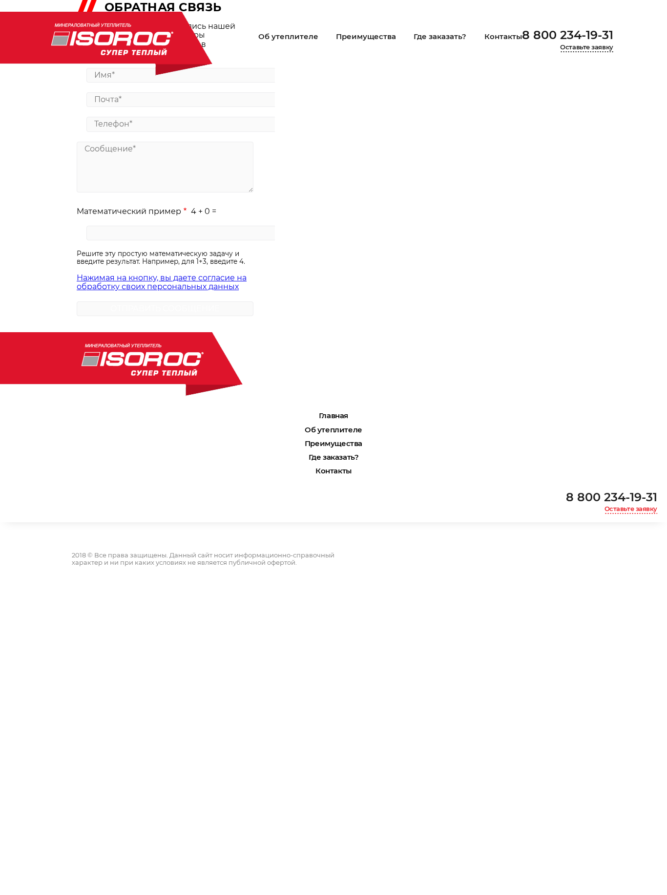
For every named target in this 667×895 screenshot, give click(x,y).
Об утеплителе (288, 36)
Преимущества (366, 36)
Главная (333, 415)
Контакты (503, 36)
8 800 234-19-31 (567, 35)
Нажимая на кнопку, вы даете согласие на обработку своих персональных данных (162, 282)
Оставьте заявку (586, 47)
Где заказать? (440, 36)
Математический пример (129, 211)
